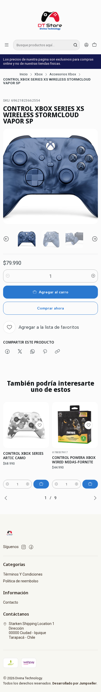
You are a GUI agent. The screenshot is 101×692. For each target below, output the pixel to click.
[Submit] (75, 45)
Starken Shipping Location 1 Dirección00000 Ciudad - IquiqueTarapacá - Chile (31, 631)
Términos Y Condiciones (22, 574)
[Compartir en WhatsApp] (32, 352)
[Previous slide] (7, 239)
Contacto (10, 602)
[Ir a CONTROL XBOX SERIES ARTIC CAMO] (26, 425)
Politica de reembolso (20, 581)
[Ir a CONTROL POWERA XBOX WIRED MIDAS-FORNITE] (75, 425)
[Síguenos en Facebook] (31, 547)
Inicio (24, 74)
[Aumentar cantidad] (93, 276)
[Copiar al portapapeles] (57, 352)
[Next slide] (94, 239)
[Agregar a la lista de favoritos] (39, 425)
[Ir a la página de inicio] (50, 19)
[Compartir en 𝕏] (20, 352)
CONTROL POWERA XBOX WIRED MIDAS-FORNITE (74, 459)
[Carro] (94, 45)
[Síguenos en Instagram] (23, 547)
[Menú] (6, 45)
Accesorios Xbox (62, 74)
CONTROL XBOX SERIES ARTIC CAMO (23, 455)
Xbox (38, 74)
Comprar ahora (50, 308)
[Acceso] (86, 45)
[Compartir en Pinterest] (45, 352)
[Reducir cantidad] (7, 276)
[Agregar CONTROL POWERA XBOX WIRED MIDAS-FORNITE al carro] (90, 484)
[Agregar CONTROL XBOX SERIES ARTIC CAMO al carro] (41, 484)
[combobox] (46, 45)
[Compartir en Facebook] (7, 352)
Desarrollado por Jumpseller (74, 683)
